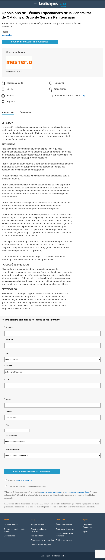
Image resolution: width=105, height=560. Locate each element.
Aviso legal (45, 556)
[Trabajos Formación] (55, 4)
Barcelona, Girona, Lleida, (67, 95)
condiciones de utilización (50, 492)
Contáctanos (9, 536)
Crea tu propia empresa (41, 545)
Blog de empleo (37, 525)
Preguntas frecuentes (87, 526)
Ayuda (85, 531)
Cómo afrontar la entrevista (42, 540)
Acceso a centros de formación (64, 534)
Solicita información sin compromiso (29, 42)
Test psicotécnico (38, 536)
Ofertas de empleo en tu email (14, 530)
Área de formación (64, 525)
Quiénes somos (11, 525)
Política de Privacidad (24, 480)
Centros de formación (65, 529)
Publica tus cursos (64, 540)
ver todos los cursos (14, 72)
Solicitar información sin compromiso (32, 471)
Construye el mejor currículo (39, 530)
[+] (84, 95)
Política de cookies (59, 556)
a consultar (7, 35)
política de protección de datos (77, 492)
